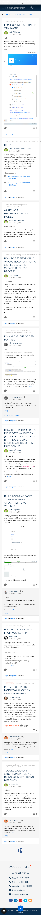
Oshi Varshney (14, 275)
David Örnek (13, 591)
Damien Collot (14, 737)
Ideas (18, 14)
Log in (6, 134)
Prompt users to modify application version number (17, 690)
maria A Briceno (15, 450)
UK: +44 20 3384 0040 (20, 882)
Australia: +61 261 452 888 (22, 886)
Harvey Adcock (14, 697)
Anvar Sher (13, 637)
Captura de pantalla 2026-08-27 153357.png (19, 184)
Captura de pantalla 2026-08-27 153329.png (19, 177)
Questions (27, 14)
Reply (6, 410)
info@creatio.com (18, 890)
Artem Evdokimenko (16, 220)
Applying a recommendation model (16, 213)
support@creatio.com (20, 894)
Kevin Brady (13, 784)
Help (7, 145)
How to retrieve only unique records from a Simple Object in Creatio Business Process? (20, 265)
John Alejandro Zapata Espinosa (20, 149)
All (3, 14)
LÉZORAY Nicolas (15, 343)
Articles (10, 14)
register (13, 134)
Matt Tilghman (14, 32)
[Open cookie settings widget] (4, 911)
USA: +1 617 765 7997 (20, 878)
